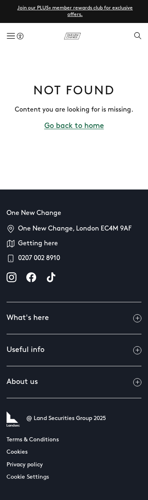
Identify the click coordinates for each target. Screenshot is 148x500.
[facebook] (31, 277)
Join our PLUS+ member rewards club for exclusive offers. (75, 11)
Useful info (25, 350)
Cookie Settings (28, 477)
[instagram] (11, 277)
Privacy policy (25, 465)
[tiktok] (51, 277)
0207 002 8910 (39, 258)
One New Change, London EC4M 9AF (75, 229)
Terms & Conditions (33, 440)
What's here (28, 318)
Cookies (17, 452)
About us (22, 382)
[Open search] (137, 36)
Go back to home (74, 126)
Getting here (38, 243)
